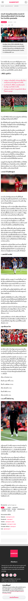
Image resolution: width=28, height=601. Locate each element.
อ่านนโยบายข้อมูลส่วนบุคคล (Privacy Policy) (13, 591)
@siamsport (7, 529)
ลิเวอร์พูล (14, 509)
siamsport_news (10, 522)
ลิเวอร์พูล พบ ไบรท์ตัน (6, 509)
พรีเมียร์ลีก (16, 6)
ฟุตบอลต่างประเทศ (9, 6)
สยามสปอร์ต (15, 507)
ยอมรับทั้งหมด (14, 597)
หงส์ (14, 511)
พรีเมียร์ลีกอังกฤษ (20, 509)
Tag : (3, 507)
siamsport (10, 511)
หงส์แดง (9, 507)
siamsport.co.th (10, 517)
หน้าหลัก (2, 6)
